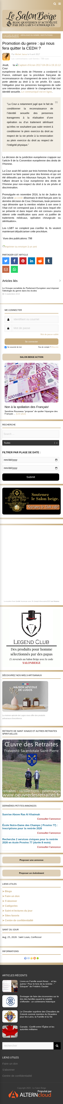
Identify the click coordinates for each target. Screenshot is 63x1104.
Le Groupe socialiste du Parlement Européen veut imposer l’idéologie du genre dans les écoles (30, 289)
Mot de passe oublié (49, 334)
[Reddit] (40, 260)
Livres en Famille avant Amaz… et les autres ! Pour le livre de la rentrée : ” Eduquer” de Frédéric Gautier (38, 984)
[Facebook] (14, 260)
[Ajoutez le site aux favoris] (31, 958)
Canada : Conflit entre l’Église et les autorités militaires (37, 1028)
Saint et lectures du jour (18, 910)
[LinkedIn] (31, 260)
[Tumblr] (48, 260)
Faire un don (12, 896)
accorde (18, 198)
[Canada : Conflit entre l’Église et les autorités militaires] (10, 1036)
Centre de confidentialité (19, 920)
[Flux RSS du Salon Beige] (34, 958)
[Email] (5, 269)
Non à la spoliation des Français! (27, 407)
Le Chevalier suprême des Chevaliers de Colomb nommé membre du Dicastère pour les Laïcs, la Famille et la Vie (39, 1014)
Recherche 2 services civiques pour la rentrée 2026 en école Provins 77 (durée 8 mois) (30, 841)
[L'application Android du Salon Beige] (37, 958)
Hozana (56, 601)
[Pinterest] (22, 260)
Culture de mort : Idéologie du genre (21, 35)
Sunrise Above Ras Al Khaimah (21, 814)
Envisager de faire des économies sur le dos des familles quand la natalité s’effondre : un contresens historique (39, 999)
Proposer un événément (31, 873)
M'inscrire (54, 347)
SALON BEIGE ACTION (31, 357)
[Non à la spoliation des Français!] (31, 401)
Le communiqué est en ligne (36, 91)
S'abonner (8, 1069)
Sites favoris (12, 915)
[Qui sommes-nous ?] (25, 958)
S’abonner (11, 901)
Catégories (11, 906)
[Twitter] (5, 260)
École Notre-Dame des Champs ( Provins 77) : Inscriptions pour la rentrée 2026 (30, 827)
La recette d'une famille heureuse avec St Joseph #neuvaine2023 (27, 601)
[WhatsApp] (14, 269)
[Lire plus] (21, 414)
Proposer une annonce (31, 860)
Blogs (8, 891)
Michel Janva (21, 54)
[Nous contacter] (28, 958)
